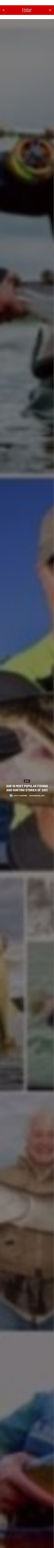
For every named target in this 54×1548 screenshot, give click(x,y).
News (27, 781)
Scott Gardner (20, 795)
